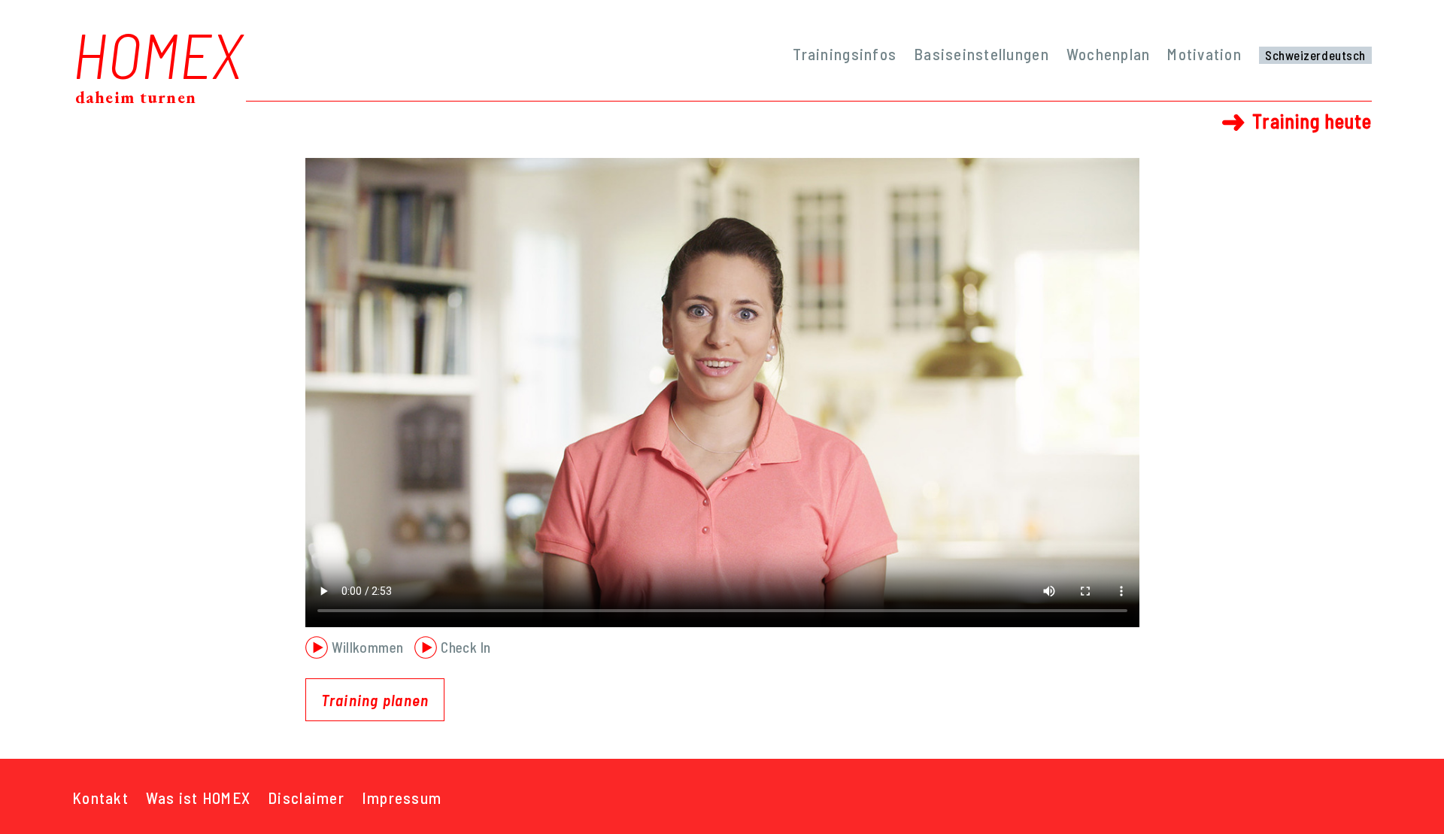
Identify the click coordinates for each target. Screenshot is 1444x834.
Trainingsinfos (844, 53)
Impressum (401, 797)
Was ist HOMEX (198, 797)
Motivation (1204, 53)
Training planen (375, 699)
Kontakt (100, 797)
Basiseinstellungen (981, 53)
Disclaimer (306, 797)
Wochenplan (1108, 53)
